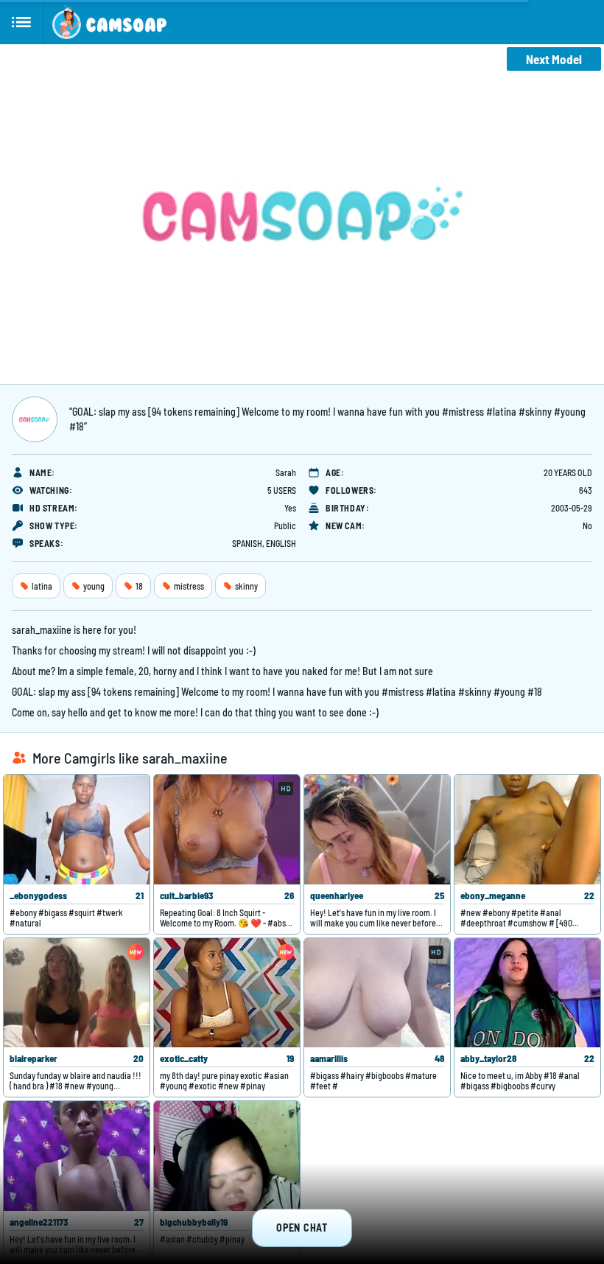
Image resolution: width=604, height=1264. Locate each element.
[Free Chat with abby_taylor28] (527, 993)
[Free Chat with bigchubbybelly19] (227, 1156)
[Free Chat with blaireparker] (77, 993)
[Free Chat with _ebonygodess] (77, 829)
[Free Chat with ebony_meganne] (527, 829)
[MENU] (21, 22)
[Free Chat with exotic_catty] (227, 993)
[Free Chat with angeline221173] (77, 1156)
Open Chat (301, 1227)
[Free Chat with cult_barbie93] (227, 829)
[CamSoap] (109, 22)
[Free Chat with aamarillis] (377, 993)
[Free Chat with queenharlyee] (377, 829)
